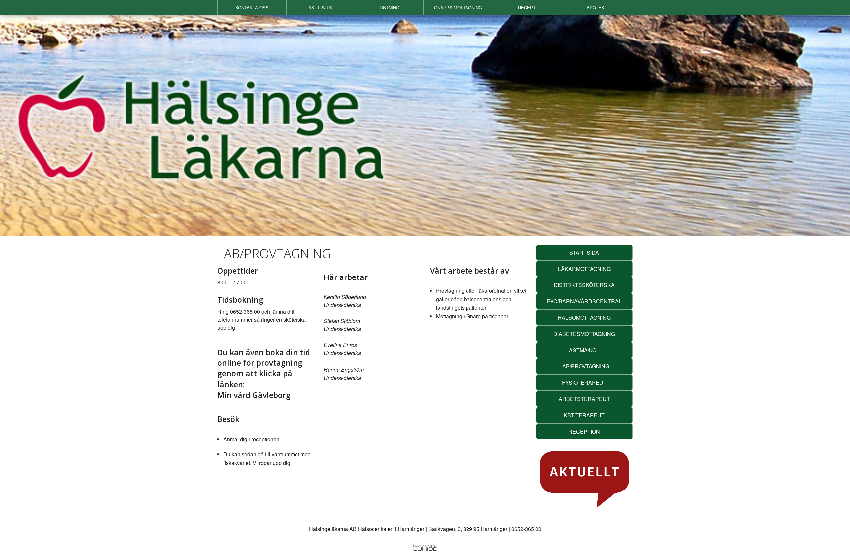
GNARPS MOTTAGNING (458, 7)
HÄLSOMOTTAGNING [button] (584, 317)
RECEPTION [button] (584, 431)
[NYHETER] (584, 479)
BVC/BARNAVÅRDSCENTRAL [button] (584, 301)
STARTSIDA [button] (584, 252)
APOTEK (595, 7)
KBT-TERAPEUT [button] (584, 415)
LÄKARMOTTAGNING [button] (584, 269)
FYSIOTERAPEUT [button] (584, 382)
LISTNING (389, 7)
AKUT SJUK (320, 7)
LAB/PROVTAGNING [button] (584, 366)
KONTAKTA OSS (252, 7)
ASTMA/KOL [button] (584, 350)
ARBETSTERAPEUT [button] (584, 399)
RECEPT (527, 7)
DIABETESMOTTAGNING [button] (584, 334)
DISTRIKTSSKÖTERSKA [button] (584, 285)
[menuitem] (252, 7)
